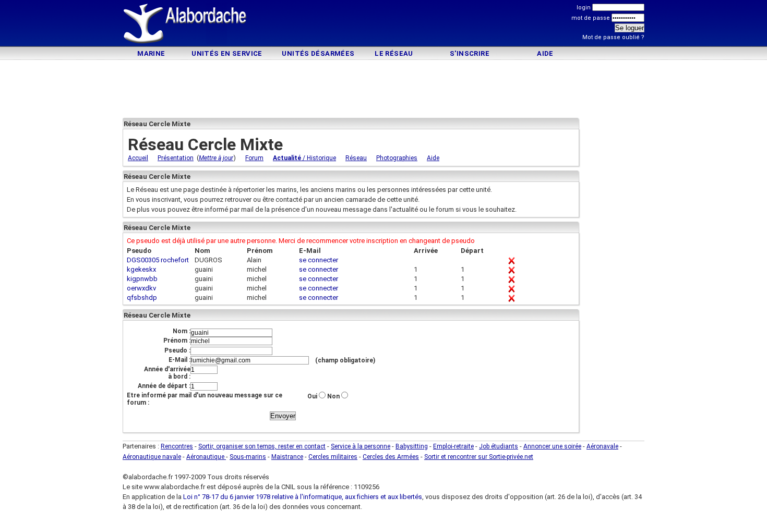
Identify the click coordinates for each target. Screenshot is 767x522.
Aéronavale (602, 446)
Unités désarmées (318, 53)
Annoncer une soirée (552, 446)
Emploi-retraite (453, 446)
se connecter (318, 260)
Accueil (138, 158)
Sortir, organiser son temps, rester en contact (262, 446)
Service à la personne (360, 446)
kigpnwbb (142, 279)
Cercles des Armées (391, 456)
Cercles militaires (332, 456)
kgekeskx (141, 269)
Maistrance (287, 456)
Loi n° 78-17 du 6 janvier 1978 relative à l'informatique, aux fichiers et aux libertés (302, 497)
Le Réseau (394, 53)
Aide (545, 53)
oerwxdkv (141, 288)
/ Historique (304, 158)
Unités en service (226, 53)
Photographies (396, 158)
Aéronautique (206, 456)
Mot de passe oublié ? (613, 37)
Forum (254, 158)
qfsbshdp (142, 297)
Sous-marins (248, 456)
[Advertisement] (383, 25)
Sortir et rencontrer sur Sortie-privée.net (478, 456)
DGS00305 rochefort (158, 260)
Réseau (356, 158)
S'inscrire (469, 53)
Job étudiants (498, 446)
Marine (151, 53)
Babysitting (412, 446)
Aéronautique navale (152, 456)
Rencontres (177, 446)
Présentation (176, 158)
